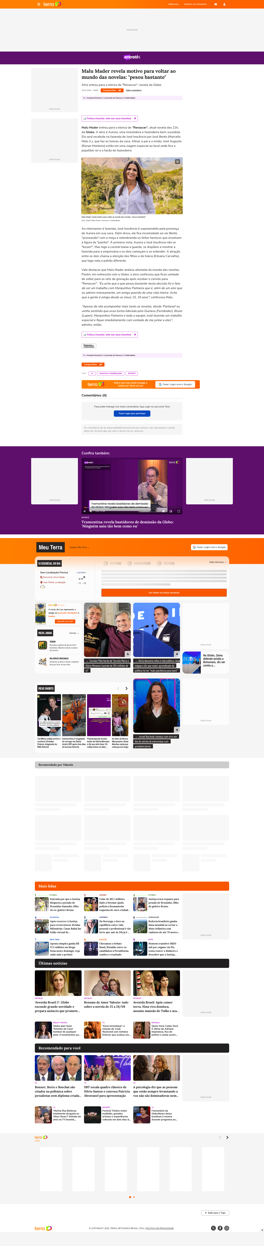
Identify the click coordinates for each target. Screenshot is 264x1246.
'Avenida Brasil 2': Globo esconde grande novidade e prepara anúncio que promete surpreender (56, 1006)
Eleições (103, 939)
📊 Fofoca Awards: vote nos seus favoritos (107, 118)
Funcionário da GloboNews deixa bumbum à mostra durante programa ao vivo (164, 1115)
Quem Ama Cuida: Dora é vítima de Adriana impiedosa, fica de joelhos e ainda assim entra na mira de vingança (165, 1030)
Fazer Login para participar (132, 413)
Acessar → (74, 632)
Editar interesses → (218, 561)
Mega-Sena (55, 939)
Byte (150, 939)
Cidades (102, 895)
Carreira (103, 917)
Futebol (53, 895)
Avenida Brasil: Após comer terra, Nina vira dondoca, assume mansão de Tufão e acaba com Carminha (156, 1006)
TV (92, 373)
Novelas (39, 998)
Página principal (52, 4)
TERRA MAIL (173, 4)
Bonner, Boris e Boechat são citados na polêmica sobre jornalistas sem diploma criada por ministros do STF (57, 1091)
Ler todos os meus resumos (164, 592)
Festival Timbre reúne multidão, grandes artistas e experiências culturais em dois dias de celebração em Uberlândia (116, 1115)
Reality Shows (60, 1023)
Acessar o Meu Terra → (80, 547)
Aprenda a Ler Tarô (65, 621)
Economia (54, 917)
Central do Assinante (195, 4)
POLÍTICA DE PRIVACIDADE (160, 1228)
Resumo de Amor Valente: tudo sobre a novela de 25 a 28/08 (106, 1004)
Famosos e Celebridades (110, 373)
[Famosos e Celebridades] (89, 346)
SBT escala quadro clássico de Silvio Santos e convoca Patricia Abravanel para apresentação (107, 1091)
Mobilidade (153, 917)
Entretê (131, 373)
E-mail (216, 4)
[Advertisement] (205, 1030)
